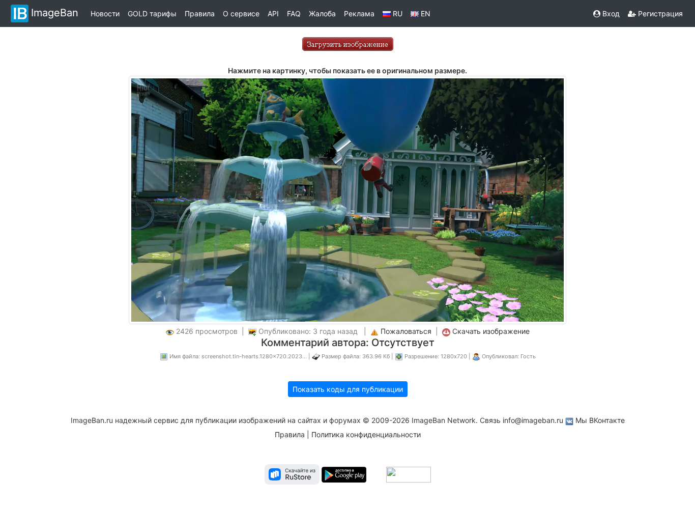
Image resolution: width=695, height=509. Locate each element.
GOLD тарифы (152, 13)
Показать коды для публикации (348, 389)
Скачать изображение (491, 331)
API (273, 13)
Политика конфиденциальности (366, 434)
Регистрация (659, 13)
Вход (610, 13)
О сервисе (241, 13)
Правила (200, 13)
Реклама (359, 13)
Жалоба (322, 13)
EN (424, 13)
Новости (105, 13)
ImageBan (54, 13)
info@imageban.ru (533, 420)
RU (396, 13)
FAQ (294, 13)
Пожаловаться (406, 331)
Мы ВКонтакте (600, 420)
